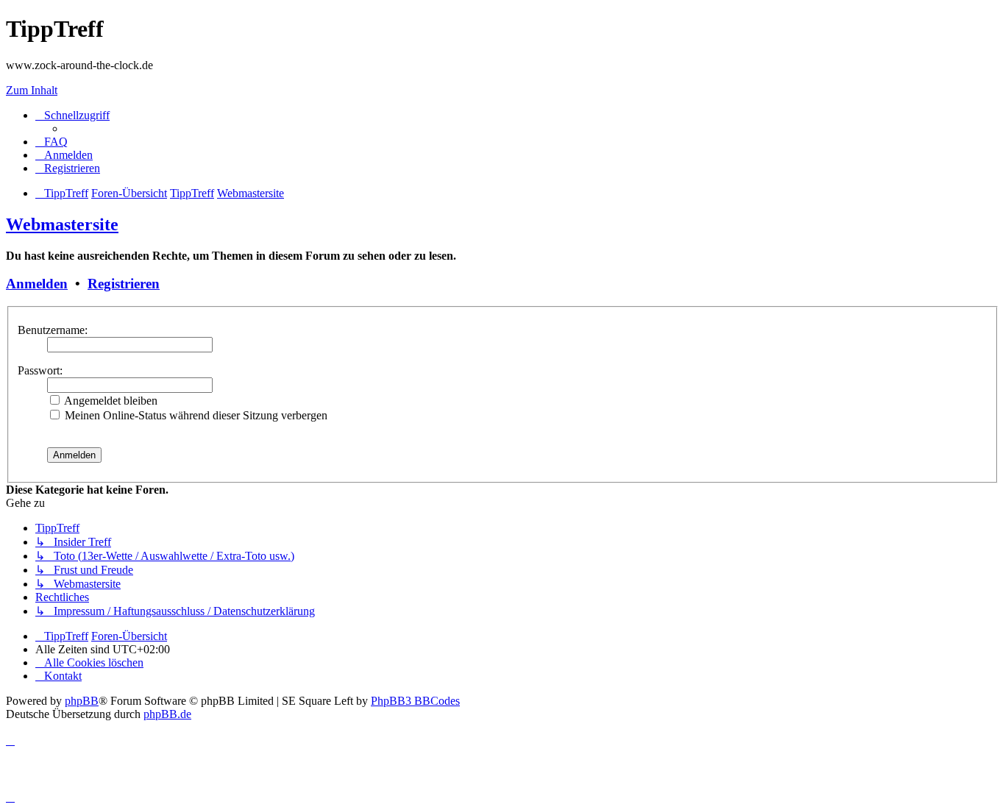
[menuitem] (51, 141)
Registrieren (124, 283)
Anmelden (37, 283)
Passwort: (40, 370)
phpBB (82, 700)
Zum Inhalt (31, 90)
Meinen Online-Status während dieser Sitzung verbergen (194, 415)
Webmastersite (62, 224)
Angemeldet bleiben (109, 400)
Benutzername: (53, 330)
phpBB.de (167, 714)
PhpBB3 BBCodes (415, 700)
